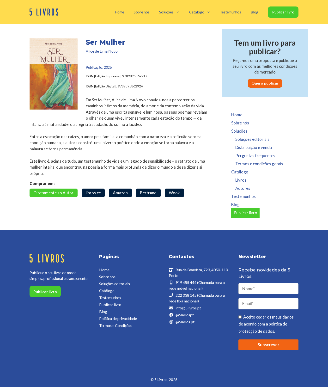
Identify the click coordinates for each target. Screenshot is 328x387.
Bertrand (148, 192)
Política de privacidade (118, 318)
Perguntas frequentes (255, 155)
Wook (174, 192)
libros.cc (93, 192)
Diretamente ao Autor (53, 192)
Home (119, 12)
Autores (242, 188)
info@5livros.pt (188, 308)
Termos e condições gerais (259, 163)
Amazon (120, 192)
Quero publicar (265, 83)
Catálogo (107, 290)
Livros (240, 180)
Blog (254, 12)
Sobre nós (142, 12)
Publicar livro (283, 12)
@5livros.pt (185, 321)
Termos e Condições (115, 325)
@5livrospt (185, 315)
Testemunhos (230, 12)
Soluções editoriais (252, 139)
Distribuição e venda (253, 147)
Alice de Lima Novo (102, 51)
